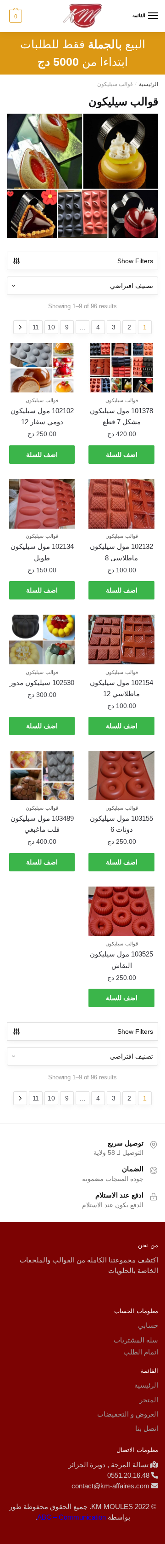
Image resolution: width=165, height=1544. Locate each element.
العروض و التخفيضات (127, 1414)
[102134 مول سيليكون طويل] (42, 504)
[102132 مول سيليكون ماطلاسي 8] (121, 504)
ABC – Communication (71, 1517)
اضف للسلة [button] (122, 454)
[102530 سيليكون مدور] (42, 639)
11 (36, 327)
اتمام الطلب (140, 1352)
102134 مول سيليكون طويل (42, 551)
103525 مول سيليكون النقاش (121, 959)
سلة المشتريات (136, 1340)
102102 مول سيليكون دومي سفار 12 (42, 416)
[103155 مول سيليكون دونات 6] (121, 776)
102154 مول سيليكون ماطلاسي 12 (121, 688)
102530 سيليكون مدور (42, 682)
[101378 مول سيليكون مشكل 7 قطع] (121, 368)
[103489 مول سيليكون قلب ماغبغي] (42, 776)
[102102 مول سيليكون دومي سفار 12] (42, 368)
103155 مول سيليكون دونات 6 (121, 823)
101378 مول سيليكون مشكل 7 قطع (121, 416)
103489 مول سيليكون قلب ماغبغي (42, 823)
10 (51, 327)
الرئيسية (148, 84)
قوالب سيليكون (121, 400)
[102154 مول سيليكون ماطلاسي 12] (121, 639)
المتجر (148, 1400)
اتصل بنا (146, 1428)
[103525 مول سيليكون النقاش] (121, 911)
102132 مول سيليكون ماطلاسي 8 (121, 551)
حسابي (148, 1325)
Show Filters (135, 261)
